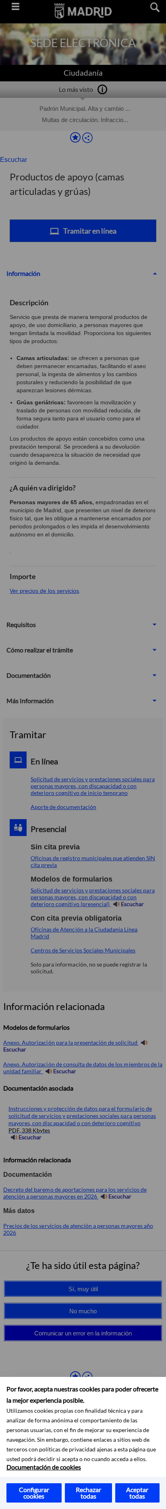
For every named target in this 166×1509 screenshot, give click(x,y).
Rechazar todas (88, 1493)
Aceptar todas (137, 1493)
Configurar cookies (34, 1493)
